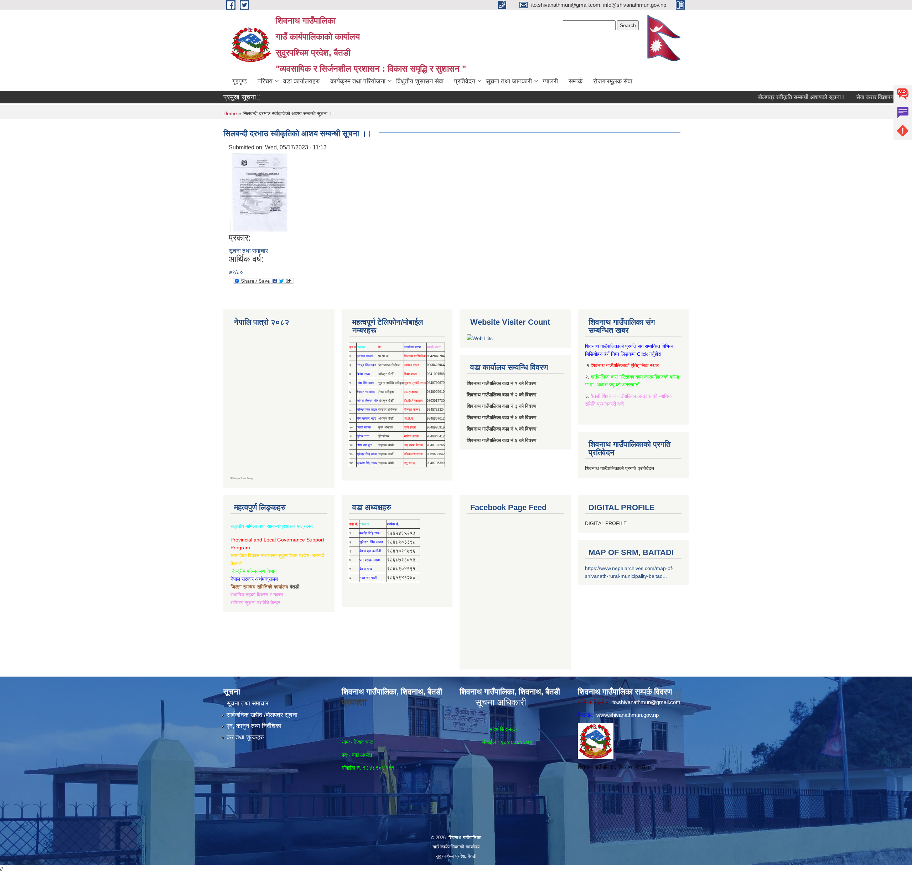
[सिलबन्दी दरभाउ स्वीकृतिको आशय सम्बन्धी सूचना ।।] (258, 192)
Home (230, 113)
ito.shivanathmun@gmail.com (645, 702)
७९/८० (236, 272)
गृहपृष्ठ (239, 81)
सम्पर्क (575, 81)
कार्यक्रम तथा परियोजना (357, 81)
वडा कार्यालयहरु (301, 81)
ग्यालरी (550, 81)
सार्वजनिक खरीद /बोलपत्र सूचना (262, 715)
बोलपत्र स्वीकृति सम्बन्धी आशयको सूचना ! (776, 97)
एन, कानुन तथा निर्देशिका (254, 726)
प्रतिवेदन (464, 81)
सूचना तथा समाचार (248, 251)
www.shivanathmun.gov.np (627, 715)
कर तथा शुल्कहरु (245, 737)
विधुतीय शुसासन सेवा (420, 81)
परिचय (265, 81)
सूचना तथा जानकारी (509, 81)
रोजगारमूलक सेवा (612, 81)
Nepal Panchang (243, 478)
